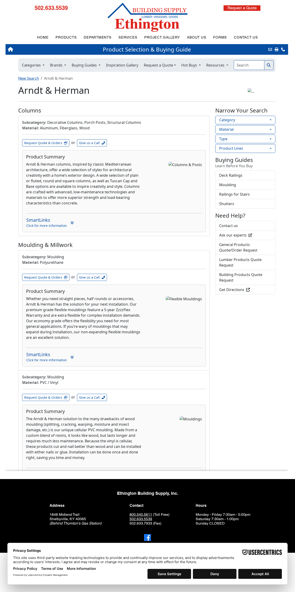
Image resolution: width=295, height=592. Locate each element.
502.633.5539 (51, 8)
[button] (242, 8)
